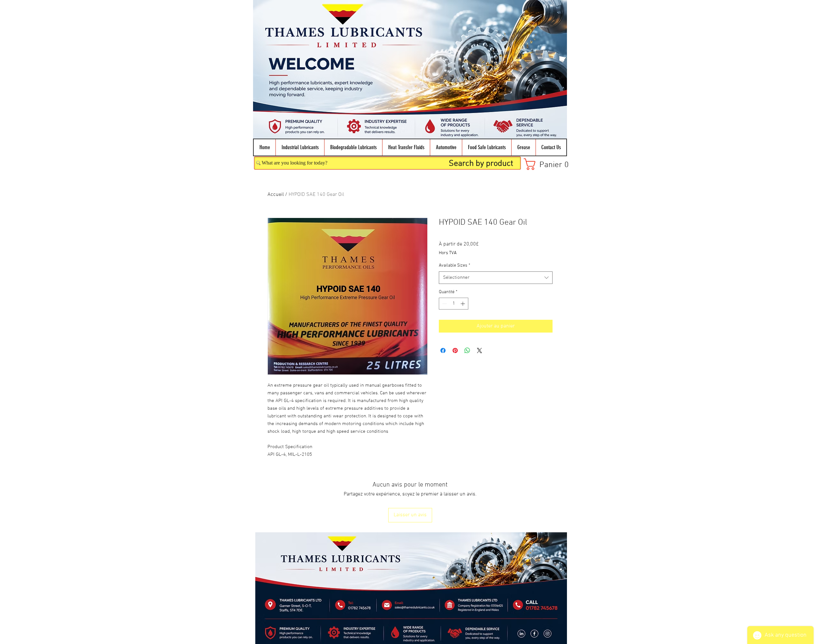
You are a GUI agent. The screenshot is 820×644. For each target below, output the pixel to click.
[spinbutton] (453, 303)
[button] (299, 147)
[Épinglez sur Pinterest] (455, 350)
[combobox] (496, 277)
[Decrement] (444, 303)
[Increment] (463, 303)
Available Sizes (454, 265)
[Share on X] (479, 350)
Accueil (275, 194)
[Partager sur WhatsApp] (467, 350)
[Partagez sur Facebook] (443, 350)
